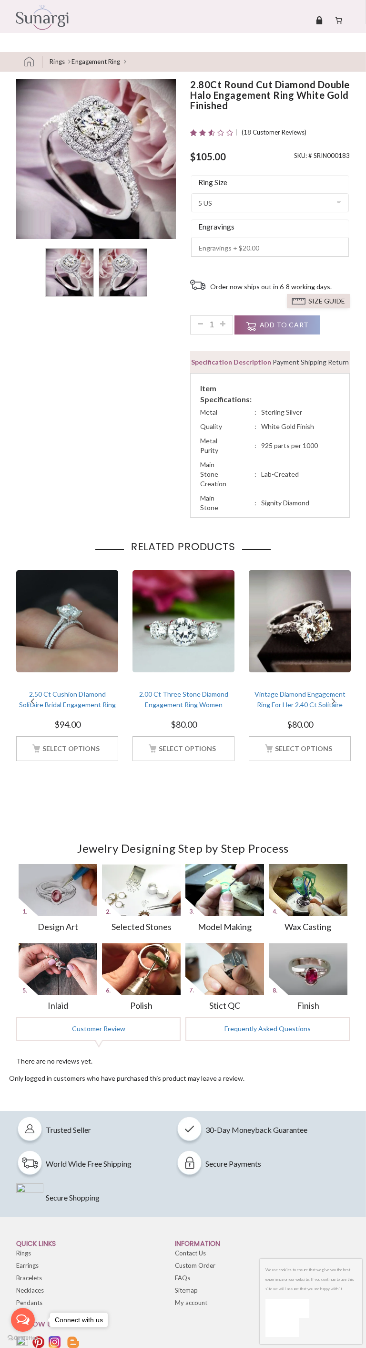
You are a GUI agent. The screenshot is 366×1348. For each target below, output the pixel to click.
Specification (211, 362)
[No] (282, 1327)
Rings (57, 61)
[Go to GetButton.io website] (23, 1338)
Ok (287, 1308)
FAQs (182, 1278)
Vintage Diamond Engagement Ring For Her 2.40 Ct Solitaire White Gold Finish (300, 705)
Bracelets (29, 1278)
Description (252, 362)
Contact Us (190, 1253)
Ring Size (212, 182)
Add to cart (284, 325)
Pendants (29, 1302)
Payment (286, 362)
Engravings (216, 226)
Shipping (313, 362)
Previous (32, 701)
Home (32, 62)
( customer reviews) (274, 132)
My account (191, 1302)
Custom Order (195, 1265)
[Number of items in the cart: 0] (339, 20)
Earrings (27, 1265)
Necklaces (30, 1290)
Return (338, 362)
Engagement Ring (95, 61)
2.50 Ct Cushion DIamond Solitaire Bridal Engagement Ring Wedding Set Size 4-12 (67, 705)
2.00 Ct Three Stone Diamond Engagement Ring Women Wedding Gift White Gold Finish (183, 705)
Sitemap (186, 1290)
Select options (71, 748)
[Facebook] (22, 1342)
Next (334, 701)
